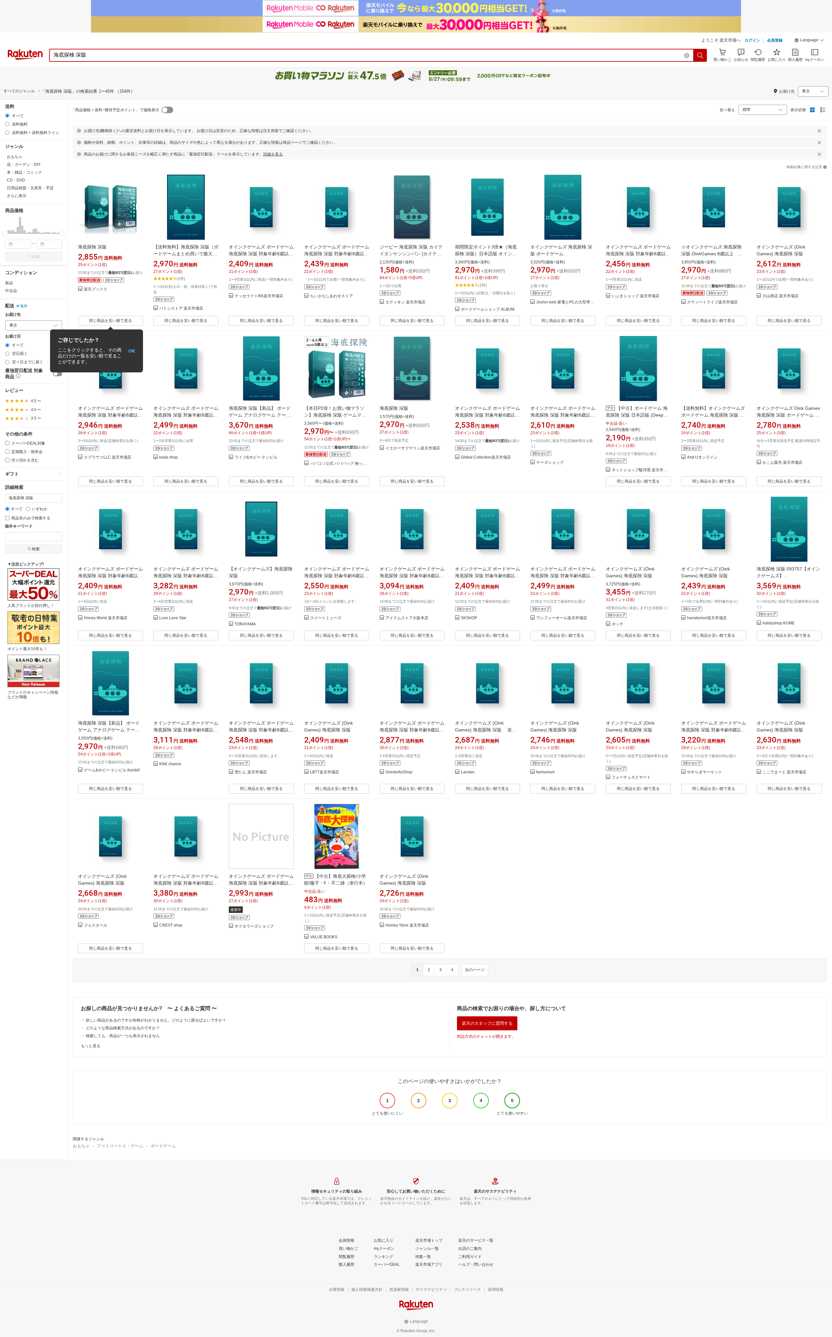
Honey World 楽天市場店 (105, 618)
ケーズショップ (550, 463)
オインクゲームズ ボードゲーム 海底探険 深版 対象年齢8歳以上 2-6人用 (261, 253)
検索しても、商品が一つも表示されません (123, 1036)
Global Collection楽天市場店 (486, 457)
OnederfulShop (398, 772)
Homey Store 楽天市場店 (407, 925)
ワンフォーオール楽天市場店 (561, 618)
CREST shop (170, 925)
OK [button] (131, 351)
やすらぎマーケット (704, 772)
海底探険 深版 (92, 246)
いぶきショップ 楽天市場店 (635, 296)
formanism (545, 772)
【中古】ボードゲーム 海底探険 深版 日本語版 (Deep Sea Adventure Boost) (637, 415)
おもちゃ (81, 1145)
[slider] (5, 233)
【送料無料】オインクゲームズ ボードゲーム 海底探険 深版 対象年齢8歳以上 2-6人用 (713, 415)
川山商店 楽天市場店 (780, 296)
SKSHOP (469, 618)
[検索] (700, 55)
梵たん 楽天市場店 (251, 772)
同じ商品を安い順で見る (110, 320)
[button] (809, 41)
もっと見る (90, 1046)
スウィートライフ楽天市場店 (712, 302)
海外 (24, 306)
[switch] (57, 373)
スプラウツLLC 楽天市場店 (107, 457)
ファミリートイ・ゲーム (120, 1145)
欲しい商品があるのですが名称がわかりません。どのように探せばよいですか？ (156, 1020)
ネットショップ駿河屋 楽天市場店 (641, 470)
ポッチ (617, 624)
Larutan (467, 772)
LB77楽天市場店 (324, 772)
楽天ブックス (95, 289)
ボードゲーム (163, 1145)
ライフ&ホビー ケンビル (256, 457)
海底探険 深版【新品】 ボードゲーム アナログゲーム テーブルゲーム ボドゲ (260, 415)
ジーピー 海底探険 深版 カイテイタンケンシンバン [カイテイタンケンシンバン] (411, 253)
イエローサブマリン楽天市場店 (412, 448)
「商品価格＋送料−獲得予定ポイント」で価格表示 (115, 110)
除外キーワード (18, 526)
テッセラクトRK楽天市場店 (259, 296)
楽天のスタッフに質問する (487, 1023)
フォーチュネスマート (631, 777)
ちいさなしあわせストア (331, 296)
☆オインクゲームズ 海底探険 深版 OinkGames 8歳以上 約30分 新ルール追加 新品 (712, 253)
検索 (36, 256)
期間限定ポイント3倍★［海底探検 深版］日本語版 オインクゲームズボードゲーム (486, 253)
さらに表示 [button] (16, 196)
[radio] (7, 116)
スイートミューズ (325, 618)
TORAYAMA (245, 624)
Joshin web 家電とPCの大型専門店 (565, 302)
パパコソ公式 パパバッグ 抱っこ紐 (339, 463)
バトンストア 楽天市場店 (181, 308)
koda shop (168, 457)
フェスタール (95, 925)
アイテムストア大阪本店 (406, 618)
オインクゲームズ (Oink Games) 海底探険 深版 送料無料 (485, 729)
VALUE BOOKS (323, 937)
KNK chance (170, 764)
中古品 (11, 290)
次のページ (475, 970)
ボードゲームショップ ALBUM (487, 309)
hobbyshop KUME (778, 623)
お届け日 (13, 336)
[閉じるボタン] (819, 131)
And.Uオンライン (702, 457)
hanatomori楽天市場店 (707, 618)
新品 (9, 283)
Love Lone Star (172, 618)
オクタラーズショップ (254, 926)
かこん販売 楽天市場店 (782, 463)
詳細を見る (273, 154)
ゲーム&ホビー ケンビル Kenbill (112, 770)
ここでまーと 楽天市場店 (784, 772)
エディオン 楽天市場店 (405, 302)
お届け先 (13, 315)
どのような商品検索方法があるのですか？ (123, 1028)
